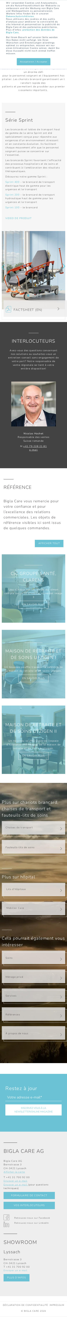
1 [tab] (28, 295)
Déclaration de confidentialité (25, 1305)
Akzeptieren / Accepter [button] (33, 61)
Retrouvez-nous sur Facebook (32, 1217)
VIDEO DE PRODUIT (18, 218)
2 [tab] (33, 295)
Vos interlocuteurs (29, 1205)
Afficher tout (49, 543)
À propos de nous (17, 1033)
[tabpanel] (33, 270)
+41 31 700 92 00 (18, 1177)
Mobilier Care (15, 908)
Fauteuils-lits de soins (20, 847)
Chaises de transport (19, 827)
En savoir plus (33, 604)
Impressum (57, 1305)
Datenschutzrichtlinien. (20, 16)
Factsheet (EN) (26, 310)
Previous (3, 267)
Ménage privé (14, 977)
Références (13, 1014)
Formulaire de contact (29, 1195)
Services (11, 995)
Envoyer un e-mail (16, 1181)
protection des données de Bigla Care (30, 31)
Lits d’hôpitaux (16, 889)
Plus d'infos (16, 1277)
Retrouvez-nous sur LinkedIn (31, 1223)
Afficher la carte (14, 1172)
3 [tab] (39, 295)
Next (63, 266)
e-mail (33, 450)
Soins (9, 958)
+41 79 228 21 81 (35, 446)
